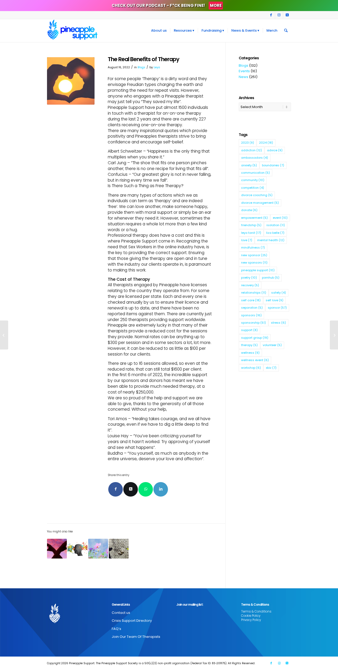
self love (274, 300)
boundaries (273, 165)
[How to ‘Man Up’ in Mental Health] (4, 335)
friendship (251, 225)
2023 (247, 142)
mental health (270, 240)
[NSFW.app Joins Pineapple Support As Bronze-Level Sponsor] (334, 335)
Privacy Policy (251, 620)
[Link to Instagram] (279, 15)
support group (254, 338)
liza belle (275, 233)
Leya (157, 67)
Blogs (141, 67)
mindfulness (253, 247)
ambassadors (254, 158)
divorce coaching (257, 195)
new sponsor (254, 255)
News (243, 76)
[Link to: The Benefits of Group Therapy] (77, 549)
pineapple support (258, 270)
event (280, 218)
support (249, 330)
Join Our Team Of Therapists (136, 636)
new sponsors (254, 262)
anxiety (249, 165)
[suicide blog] (71, 81)
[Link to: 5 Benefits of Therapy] (98, 549)
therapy (249, 345)
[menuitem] (159, 30)
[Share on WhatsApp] (145, 489)
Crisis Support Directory (132, 620)
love (246, 240)
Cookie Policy (250, 616)
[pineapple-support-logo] (72, 30)
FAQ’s (116, 628)
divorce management (260, 203)
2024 (266, 142)
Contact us (121, 612)
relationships (253, 292)
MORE (216, 5)
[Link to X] (287, 15)
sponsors (251, 315)
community (252, 180)
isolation (275, 225)
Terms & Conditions (256, 611)
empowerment (254, 218)
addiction (251, 150)
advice (275, 150)
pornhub (270, 277)
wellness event (255, 360)
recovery (250, 285)
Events (244, 71)
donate (249, 210)
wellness (250, 353)
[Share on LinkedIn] (160, 489)
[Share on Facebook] (115, 489)
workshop (251, 368)
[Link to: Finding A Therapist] (119, 549)
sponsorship (253, 323)
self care (251, 300)
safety (278, 292)
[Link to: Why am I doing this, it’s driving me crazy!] (57, 549)
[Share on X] (130, 489)
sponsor (277, 307)
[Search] (286, 30)
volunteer (272, 345)
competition (252, 188)
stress (278, 323)
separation (252, 307)
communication (255, 173)
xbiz (271, 368)
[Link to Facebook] (271, 15)
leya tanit (251, 233)
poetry (249, 277)
